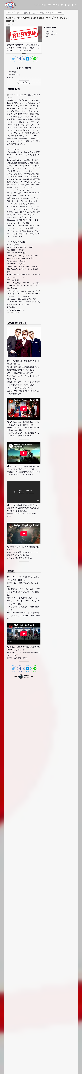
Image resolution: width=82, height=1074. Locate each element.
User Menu (52, 5)
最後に (11, 78)
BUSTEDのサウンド (14, 75)
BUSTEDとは (13, 72)
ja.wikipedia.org (15, 312)
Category (38, 5)
